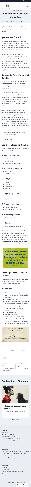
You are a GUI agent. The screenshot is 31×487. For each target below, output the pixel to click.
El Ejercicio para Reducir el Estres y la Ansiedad (8, 366)
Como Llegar (8, 456)
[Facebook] (23, 1)
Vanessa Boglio (8, 21)
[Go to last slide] (4, 401)
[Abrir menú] (27, 6)
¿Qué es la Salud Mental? (23, 365)
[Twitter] (28, 1)
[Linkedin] (26, 1)
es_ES (4, 357)
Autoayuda (12, 10)
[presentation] (15, 394)
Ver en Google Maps (10, 458)
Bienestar (19, 10)
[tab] (12, 419)
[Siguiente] (26, 401)
